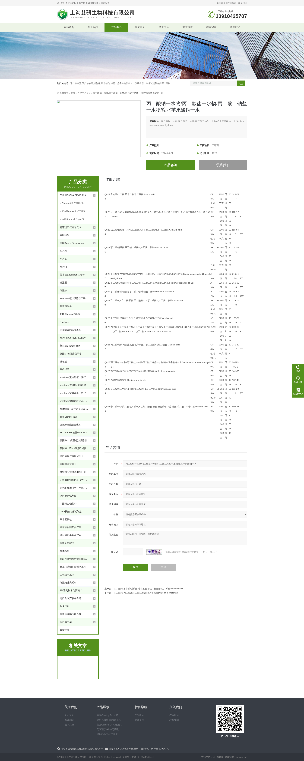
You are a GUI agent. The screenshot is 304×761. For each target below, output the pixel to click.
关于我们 (93, 27)
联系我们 (242, 3)
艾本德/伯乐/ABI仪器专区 (73, 195)
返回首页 (221, 3)
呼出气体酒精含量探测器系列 (75, 558)
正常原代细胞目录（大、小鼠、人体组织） (75, 480)
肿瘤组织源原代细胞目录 (73, 472)
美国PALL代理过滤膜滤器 (73, 440)
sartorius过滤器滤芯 (70, 424)
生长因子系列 (67, 574)
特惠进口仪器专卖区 (70, 227)
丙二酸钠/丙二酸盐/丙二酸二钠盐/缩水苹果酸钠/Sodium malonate (146, 592)
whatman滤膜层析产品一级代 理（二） (75, 401)
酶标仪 (63, 266)
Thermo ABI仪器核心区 (73, 203)
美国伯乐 (64, 235)
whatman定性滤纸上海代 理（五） (75, 377)
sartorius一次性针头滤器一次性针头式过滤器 (75, 408)
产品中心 (116, 27)
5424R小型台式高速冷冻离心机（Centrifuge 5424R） (109, 734)
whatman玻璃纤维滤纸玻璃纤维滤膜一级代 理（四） (75, 385)
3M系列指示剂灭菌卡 (71, 590)
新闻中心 (140, 27)
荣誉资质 (188, 27)
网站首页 (69, 27)
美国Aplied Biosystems (72, 243)
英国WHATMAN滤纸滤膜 (73, 448)
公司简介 (69, 715)
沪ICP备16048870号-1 (142, 757)
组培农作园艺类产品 (70, 527)
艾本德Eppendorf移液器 (72, 274)
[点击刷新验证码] (154, 552)
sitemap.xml (241, 757)
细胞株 (63, 290)
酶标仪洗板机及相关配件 (73, 337)
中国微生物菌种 (68, 503)
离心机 (63, 251)
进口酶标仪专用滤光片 (72, 456)
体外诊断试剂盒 (68, 495)
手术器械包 (66, 519)
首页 (73, 93)
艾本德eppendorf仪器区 (73, 211)
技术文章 (164, 27)
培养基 (63, 259)
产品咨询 (170, 165)
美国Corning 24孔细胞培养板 (109, 724)
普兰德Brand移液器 (70, 345)
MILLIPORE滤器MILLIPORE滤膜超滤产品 (75, 432)
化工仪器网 (218, 757)
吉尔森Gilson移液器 (70, 330)
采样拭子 (64, 369)
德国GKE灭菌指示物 (71, 353)
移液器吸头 (66, 306)
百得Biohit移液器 (68, 416)
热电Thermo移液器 (70, 314)
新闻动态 (69, 720)
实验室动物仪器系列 (70, 614)
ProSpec (64, 322)
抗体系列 (64, 551)
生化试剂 (64, 606)
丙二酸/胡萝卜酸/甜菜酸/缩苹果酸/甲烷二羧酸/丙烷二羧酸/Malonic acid (149, 588)
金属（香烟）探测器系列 (73, 566)
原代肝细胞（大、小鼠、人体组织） (75, 487)
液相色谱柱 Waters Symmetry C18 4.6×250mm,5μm (109, 720)
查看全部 (64, 630)
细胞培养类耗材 (68, 582)
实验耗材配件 (67, 543)
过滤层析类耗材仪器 (70, 535)
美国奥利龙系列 (68, 464)
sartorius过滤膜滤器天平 (73, 298)
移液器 (63, 282)
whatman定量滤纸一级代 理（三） (75, 393)
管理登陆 (229, 757)
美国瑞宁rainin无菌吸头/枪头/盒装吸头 (109, 729)
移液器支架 (66, 622)
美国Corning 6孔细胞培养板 (109, 715)
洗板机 (63, 361)
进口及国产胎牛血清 (70, 598)
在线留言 (231, 3)
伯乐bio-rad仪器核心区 (73, 219)
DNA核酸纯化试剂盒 (71, 511)
